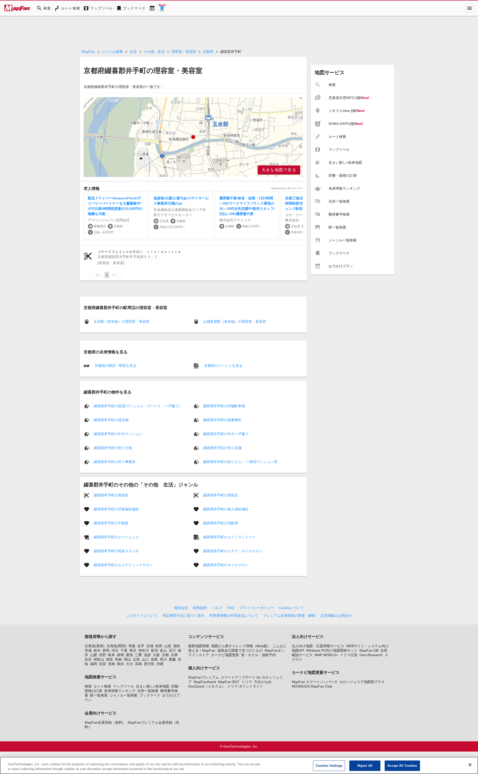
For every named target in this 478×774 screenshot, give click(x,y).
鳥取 (109, 659)
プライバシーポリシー (256, 608)
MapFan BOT (228, 682)
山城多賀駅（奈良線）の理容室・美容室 (234, 321)
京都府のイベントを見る (222, 366)
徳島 (154, 659)
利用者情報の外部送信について (233, 616)
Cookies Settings (329, 766)
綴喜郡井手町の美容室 (111, 495)
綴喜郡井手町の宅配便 (220, 523)
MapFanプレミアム (203, 677)
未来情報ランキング (119, 691)
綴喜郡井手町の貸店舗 (111, 420)
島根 (118, 659)
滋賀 (147, 655)
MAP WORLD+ (326, 655)
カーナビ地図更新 (225, 655)
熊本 (120, 664)
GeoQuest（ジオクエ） (206, 686)
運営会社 (181, 608)
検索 (88, 686)
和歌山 (99, 659)
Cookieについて (291, 608)
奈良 (88, 659)
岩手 (140, 646)
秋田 (158, 646)
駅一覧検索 (99, 695)
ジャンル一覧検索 (123, 695)
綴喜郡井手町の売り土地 (113, 448)
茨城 (88, 650)
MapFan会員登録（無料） (105, 722)
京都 (165, 655)
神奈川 (143, 650)
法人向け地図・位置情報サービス (318, 646)
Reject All (365, 766)
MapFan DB (368, 650)
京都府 (208, 52)
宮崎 (138, 664)
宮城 (149, 646)
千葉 (123, 650)
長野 (102, 655)
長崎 (111, 664)
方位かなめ (262, 682)
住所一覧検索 (147, 691)
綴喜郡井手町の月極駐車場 (224, 406)
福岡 (93, 664)
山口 (145, 659)
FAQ (230, 608)
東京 (132, 650)
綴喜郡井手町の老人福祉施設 (225, 509)
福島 (176, 646)
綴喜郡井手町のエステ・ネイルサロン (232, 551)
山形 (167, 646)
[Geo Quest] (162, 8)
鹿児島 (149, 664)
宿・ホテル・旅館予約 (258, 655)
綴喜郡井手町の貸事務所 (222, 420)
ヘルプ (217, 608)
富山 (163, 650)
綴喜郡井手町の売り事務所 (114, 462)
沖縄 (159, 664)
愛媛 (172, 659)
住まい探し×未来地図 (152, 686)
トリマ (246, 682)
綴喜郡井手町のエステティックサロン (123, 565)
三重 (138, 655)
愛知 (129, 655)
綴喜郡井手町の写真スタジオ (116, 551)
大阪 (156, 655)
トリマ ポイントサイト (245, 686)
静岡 (120, 655)
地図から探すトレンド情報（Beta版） (241, 646)
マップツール (123, 686)
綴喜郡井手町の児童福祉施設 (116, 509)
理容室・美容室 (184, 52)
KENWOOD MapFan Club (312, 686)
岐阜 (111, 655)
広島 (136, 659)
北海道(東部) (95, 646)
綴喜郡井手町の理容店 (220, 495)
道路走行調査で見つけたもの (240, 650)
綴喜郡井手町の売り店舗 (222, 448)
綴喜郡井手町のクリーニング (116, 537)
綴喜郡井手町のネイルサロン (225, 565)
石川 (172, 650)
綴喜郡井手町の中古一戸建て (225, 434)
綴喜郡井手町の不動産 (111, 523)
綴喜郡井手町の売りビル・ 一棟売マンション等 (240, 462)
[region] (193, 137)
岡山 (127, 659)
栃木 (97, 650)
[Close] (470, 764)
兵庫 (174, 655)
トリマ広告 (349, 655)
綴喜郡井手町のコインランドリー (229, 537)
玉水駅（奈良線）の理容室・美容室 (121, 321)
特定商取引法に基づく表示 (183, 616)
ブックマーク (149, 695)
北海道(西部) (116, 646)
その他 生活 (154, 52)
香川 (163, 659)
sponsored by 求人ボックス (287, 188)
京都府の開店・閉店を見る (115, 366)
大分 (129, 664)
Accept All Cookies (402, 766)
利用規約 (200, 608)
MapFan (88, 52)
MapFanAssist (205, 682)
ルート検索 (102, 686)
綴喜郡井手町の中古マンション (118, 434)
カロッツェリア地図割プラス (362, 682)
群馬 (106, 650)
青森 (131, 646)
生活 (133, 52)
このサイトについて (142, 616)
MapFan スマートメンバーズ (314, 682)
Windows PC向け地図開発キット (332, 650)
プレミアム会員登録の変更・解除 (289, 616)
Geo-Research (371, 655)
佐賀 (102, 664)
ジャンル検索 (112, 52)
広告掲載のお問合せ (336, 616)
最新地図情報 (198, 646)
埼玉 (115, 650)
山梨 (93, 655)
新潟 (154, 650)
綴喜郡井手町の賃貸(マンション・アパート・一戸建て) (137, 406)
